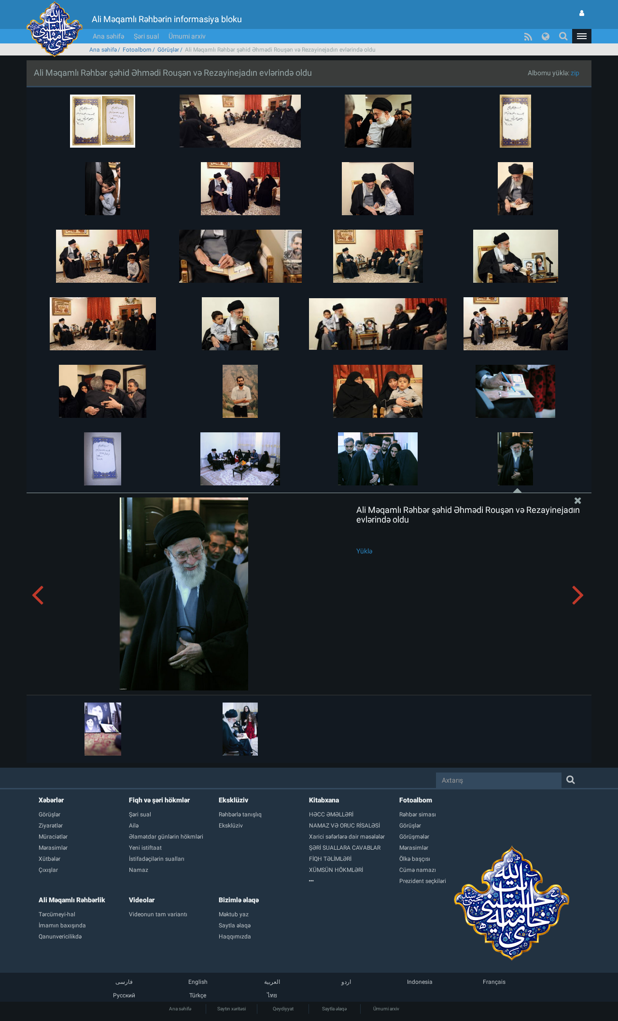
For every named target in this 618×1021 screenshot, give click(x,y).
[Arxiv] (354, 881)
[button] (581, 36)
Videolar (141, 900)
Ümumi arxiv (187, 36)
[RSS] (528, 36)
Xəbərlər (51, 800)
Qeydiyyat (283, 1008)
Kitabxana (324, 800)
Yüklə (364, 551)
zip (575, 73)
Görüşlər (168, 49)
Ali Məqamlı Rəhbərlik (72, 900)
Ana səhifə (108, 36)
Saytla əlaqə (334, 1008)
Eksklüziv (233, 800)
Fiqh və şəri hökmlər (159, 800)
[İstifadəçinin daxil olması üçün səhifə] (581, 13)
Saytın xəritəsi (231, 1008)
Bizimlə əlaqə (239, 900)
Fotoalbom (137, 49)
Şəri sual (146, 36)
